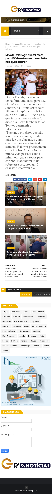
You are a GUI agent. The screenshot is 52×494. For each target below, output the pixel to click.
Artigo (5, 312)
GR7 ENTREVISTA (39, 326)
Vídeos (5, 350)
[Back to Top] (26, 487)
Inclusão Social (8, 331)
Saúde (33, 341)
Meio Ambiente (9, 336)
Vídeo (46, 346)
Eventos (5, 326)
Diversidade (28, 316)
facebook (25, 294)
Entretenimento (21, 321)
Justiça (36, 331)
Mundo (22, 336)
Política (14, 341)
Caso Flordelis (38, 312)
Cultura (16, 316)
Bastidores (15, 312)
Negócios (32, 336)
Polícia (5, 341)
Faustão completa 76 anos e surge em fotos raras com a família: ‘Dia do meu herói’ (25, 199)
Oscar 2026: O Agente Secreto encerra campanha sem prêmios (25, 227)
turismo (37, 346)
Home (7, 44)
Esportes (35, 321)
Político (24, 341)
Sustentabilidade (9, 346)
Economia (41, 316)
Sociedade (44, 341)
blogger (37, 294)
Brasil (26, 312)
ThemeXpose (31, 491)
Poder (42, 336)
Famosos (15, 44)
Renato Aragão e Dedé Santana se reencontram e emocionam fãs (23, 253)
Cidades (6, 316)
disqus (47, 294)
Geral (26, 326)
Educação (6, 321)
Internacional (24, 331)
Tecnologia (25, 346)
